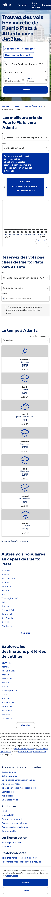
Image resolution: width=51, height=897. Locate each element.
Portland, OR (7, 610)
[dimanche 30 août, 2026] (33, 229)
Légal (4, 811)
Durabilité (6, 846)
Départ (7, 78)
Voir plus (25, 633)
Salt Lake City (8, 578)
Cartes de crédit (9, 772)
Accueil (5, 106)
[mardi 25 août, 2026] (14, 229)
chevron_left (4, 187)
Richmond (6, 614)
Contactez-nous (9, 800)
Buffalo (4, 594)
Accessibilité (7, 815)
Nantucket (6, 586)
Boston (5, 574)
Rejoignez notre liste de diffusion (19, 858)
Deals (16, 106)
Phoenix (5, 582)
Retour (29, 78)
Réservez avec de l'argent (17, 55)
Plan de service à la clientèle (14, 827)
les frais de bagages (24, 748)
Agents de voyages (10, 784)
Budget (4, 293)
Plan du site (7, 796)
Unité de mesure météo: (39, 336)
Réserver (24, 5)
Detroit (4, 602)
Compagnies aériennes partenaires (18, 780)
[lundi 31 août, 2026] (37, 229)
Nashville (5, 622)
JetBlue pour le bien (11, 842)
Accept (25, 882)
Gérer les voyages (36, 5)
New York (6, 570)
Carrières (7, 792)
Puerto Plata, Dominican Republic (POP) (23, 64)
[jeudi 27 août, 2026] (22, 229)
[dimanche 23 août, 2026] (6, 229)
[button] (28, 48)
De (5, 61)
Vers (4, 144)
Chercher (25, 89)
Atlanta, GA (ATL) (13, 72)
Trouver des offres (25, 190)
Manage (25, 890)
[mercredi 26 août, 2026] (18, 229)
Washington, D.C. (9, 598)
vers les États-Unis (33, 106)
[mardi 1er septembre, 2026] (41, 229)
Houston (5, 606)
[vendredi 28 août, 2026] (25, 229)
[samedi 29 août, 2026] (29, 229)
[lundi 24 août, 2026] (10, 229)
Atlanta (5, 590)
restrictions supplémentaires (32, 751)
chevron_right (47, 187)
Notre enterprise (9, 776)
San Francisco (8, 618)
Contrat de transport (11, 819)
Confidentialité (8, 831)
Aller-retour (10, 49)
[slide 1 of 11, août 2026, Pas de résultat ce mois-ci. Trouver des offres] (25, 187)
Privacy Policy (12, 876)
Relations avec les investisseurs (18, 788)
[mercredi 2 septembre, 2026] (45, 229)
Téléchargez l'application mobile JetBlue (21, 862)
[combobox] (25, 137)
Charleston (6, 626)
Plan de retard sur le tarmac (14, 823)
